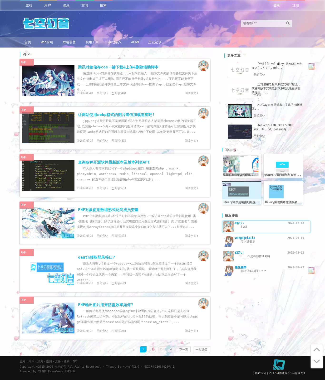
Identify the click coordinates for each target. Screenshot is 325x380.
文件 (58, 361)
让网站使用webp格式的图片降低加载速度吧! (116, 114)
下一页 (183, 349)
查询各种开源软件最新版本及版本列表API (114, 162)
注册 (295, 5)
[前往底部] (317, 362)
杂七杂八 (115, 42)
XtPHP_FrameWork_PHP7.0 (56, 371)
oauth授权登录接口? (96, 257)
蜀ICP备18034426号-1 (159, 366)
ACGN (135, 42)
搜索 (103, 5)
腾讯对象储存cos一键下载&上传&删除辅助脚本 (118, 67)
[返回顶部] (317, 350)
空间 (84, 5)
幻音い (103, 93)
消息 (66, 5)
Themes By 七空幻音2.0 (122, 366)
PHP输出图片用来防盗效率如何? (105, 305)
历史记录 (155, 42)
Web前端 (47, 42)
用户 (47, 5)
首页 (28, 42)
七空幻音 (60, 366)
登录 (276, 5)
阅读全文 (190, 93)
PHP (23, 62)
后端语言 (69, 42)
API (75, 361)
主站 (29, 5)
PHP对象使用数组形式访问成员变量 (108, 209)
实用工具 (92, 42)
